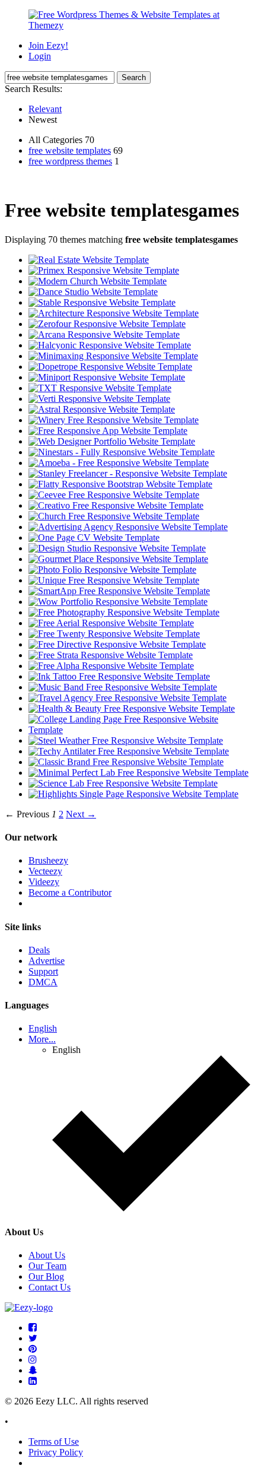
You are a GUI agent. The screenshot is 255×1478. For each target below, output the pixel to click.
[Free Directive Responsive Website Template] (117, 644)
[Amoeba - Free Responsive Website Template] (118, 463)
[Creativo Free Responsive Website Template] (115, 505)
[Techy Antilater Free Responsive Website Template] (128, 751)
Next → (81, 814)
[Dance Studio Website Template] (93, 292)
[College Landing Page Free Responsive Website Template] (139, 730)
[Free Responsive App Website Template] (107, 431)
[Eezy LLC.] (29, 1307)
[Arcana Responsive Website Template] (104, 334)
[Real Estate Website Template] (88, 260)
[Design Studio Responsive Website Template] (117, 548)
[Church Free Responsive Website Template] (113, 516)
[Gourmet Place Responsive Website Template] (118, 559)
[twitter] (32, 1338)
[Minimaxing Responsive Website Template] (113, 356)
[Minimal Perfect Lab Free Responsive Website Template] (138, 772)
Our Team (47, 1266)
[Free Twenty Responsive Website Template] (114, 634)
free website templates (69, 150)
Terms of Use (53, 1441)
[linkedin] (32, 1381)
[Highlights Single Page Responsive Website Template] (133, 794)
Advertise (46, 961)
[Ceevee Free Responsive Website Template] (113, 495)
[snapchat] (32, 1370)
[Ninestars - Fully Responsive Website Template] (121, 452)
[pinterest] (32, 1349)
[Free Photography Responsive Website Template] (123, 612)
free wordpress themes (70, 161)
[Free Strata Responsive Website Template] (110, 655)
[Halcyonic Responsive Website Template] (109, 345)
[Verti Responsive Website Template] (99, 399)
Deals (39, 950)
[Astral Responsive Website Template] (101, 409)
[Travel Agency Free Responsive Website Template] (127, 698)
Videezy (43, 882)
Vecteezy (45, 871)
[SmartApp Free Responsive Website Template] (119, 591)
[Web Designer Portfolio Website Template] (111, 441)
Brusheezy (48, 860)
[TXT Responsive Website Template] (99, 388)
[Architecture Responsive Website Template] (113, 313)
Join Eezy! (48, 45)
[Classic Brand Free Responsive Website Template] (126, 762)
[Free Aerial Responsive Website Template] (111, 623)
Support (43, 971)
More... (42, 1039)
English (42, 1028)
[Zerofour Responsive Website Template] (107, 324)
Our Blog (46, 1276)
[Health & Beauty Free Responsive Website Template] (131, 708)
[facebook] (32, 1327)
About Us (46, 1255)
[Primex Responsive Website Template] (103, 270)
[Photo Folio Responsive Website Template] (112, 569)
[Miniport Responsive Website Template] (106, 377)
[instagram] (32, 1360)
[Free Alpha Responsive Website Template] (111, 666)
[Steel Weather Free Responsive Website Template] (125, 740)
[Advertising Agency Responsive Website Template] (128, 527)
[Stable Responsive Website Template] (102, 302)
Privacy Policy (55, 1452)
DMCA (43, 982)
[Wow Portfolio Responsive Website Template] (118, 602)
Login (39, 56)
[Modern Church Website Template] (97, 281)
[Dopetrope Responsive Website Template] (110, 366)
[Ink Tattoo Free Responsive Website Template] (119, 676)
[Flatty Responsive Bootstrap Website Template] (120, 484)
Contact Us (49, 1287)
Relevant (45, 109)
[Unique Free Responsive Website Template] (113, 580)
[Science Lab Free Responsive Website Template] (123, 783)
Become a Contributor (69, 892)
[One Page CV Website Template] (94, 537)
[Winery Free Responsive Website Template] (113, 420)
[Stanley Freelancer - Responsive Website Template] (127, 473)
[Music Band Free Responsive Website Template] (122, 687)
